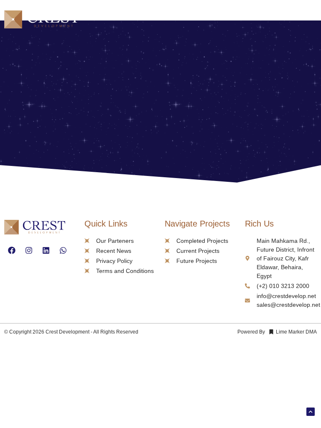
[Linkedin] (46, 250)
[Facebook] (11, 250)
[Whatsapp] (63, 250)
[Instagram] (28, 250)
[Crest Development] (41, 20)
